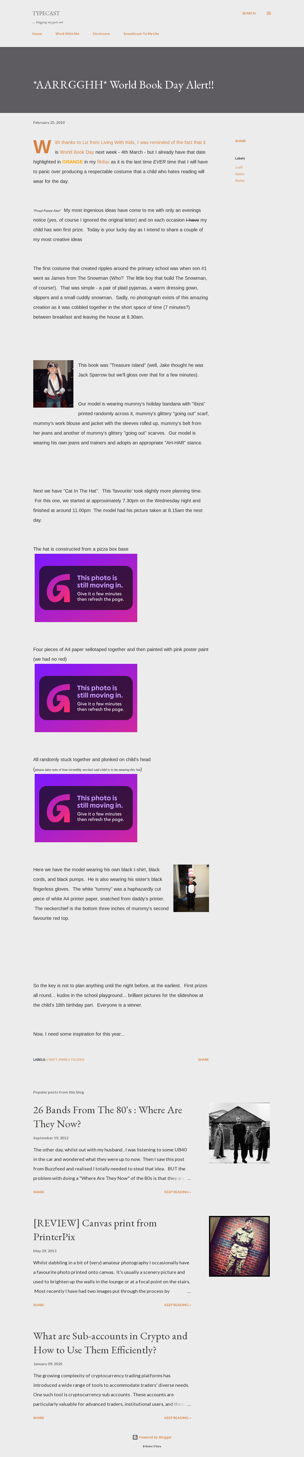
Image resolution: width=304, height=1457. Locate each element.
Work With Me (67, 34)
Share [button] (240, 141)
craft (238, 167)
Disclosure (101, 34)
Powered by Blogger (155, 1437)
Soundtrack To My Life (141, 34)
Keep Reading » (177, 1192)
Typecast (46, 13)
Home (37, 34)
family (239, 174)
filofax (104, 161)
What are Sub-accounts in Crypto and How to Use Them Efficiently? (110, 1342)
